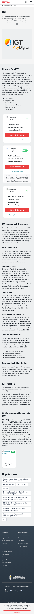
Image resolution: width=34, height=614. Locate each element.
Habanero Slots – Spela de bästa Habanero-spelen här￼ (13, 515)
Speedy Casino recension (17, 215)
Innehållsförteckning (7, 540)
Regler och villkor (6, 538)
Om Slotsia (5, 535)
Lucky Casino (5, 554)
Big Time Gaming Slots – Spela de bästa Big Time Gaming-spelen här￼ (15, 493)
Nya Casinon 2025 (23, 543)
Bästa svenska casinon (24, 535)
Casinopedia (5, 543)
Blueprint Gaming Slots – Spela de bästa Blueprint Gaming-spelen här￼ (15, 498)
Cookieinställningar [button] (23, 608)
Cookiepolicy (22, 602)
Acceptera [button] (17, 612)
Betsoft (5, 488)
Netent (4, 375)
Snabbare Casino (6, 562)
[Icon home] (2, 5)
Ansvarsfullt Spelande (22, 586)
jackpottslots (12, 347)
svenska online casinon (9, 81)
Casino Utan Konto (23, 546)
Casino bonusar (22, 538)
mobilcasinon (14, 88)
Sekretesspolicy (12, 602)
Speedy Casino (6, 560)
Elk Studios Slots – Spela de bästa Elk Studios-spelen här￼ (15, 504)
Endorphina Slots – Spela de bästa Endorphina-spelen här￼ (14, 509)
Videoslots (4, 565)
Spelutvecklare (8, 5)
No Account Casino (7, 557)
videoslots (25, 251)
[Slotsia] (6, 2)
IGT (4, 519)
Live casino (5, 367)
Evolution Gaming (8, 484)
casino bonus (22, 228)
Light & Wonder (22, 484)
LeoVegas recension (17, 171)
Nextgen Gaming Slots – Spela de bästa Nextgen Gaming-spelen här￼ (15, 480)
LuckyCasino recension (17, 140)
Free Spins (21, 540)
